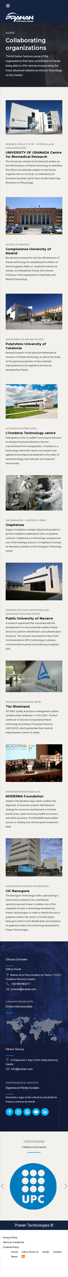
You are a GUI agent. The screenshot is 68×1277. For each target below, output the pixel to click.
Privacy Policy (10, 1237)
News (14, 1256)
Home (10, 33)
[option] (34, 1186)
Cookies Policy (11, 1247)
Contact (57, 1251)
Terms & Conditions (13, 1242)
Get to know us (30, 1251)
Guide (45, 1251)
